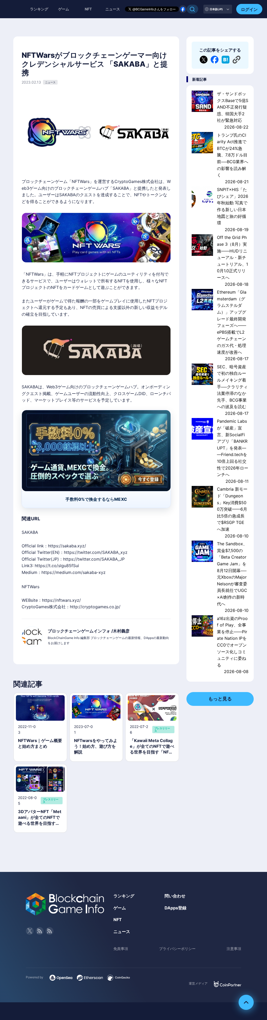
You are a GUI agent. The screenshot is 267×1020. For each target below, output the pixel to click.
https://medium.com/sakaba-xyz (73, 572)
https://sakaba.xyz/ (67, 545)
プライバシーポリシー (177, 948)
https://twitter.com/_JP (94, 559)
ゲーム (63, 9)
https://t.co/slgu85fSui (57, 565)
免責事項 (120, 948)
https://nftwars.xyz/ (61, 600)
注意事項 (234, 948)
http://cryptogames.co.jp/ (95, 606)
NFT (88, 9)
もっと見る (220, 698)
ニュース (121, 931)
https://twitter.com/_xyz (96, 552)
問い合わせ (175, 895)
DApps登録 (175, 907)
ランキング (39, 9)
